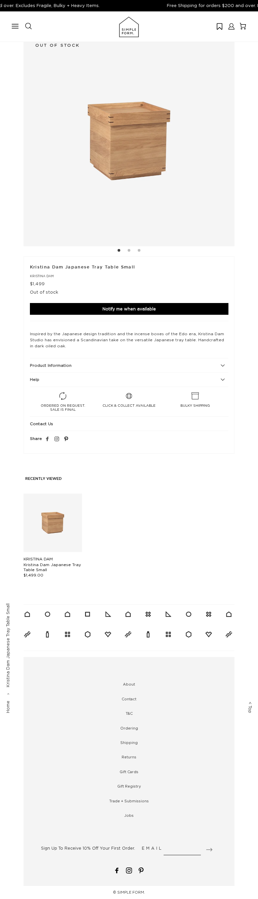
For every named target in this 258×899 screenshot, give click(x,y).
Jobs (129, 815)
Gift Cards (129, 771)
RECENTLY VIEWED (43, 479)
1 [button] (119, 251)
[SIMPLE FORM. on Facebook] (117, 869)
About (129, 684)
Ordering (129, 728)
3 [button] (139, 251)
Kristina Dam (42, 276)
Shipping (129, 742)
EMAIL (152, 848)
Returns (129, 757)
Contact (129, 699)
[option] (129, 141)
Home (7, 707)
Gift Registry (129, 786)
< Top (250, 707)
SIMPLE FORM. (131, 892)
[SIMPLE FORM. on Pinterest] (141, 869)
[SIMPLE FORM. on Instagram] (57, 439)
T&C (129, 713)
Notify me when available (129, 308)
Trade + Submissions (129, 801)
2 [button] (129, 251)
